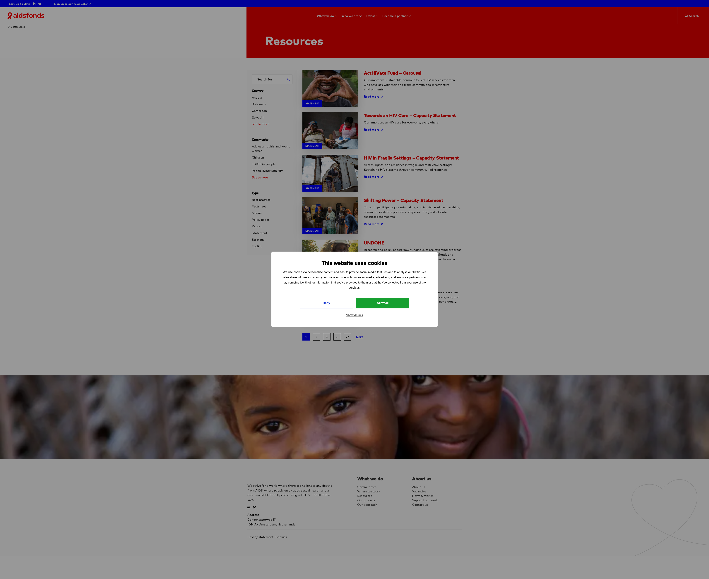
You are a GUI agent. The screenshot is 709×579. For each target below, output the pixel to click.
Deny (326, 303)
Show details (354, 315)
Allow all (382, 303)
